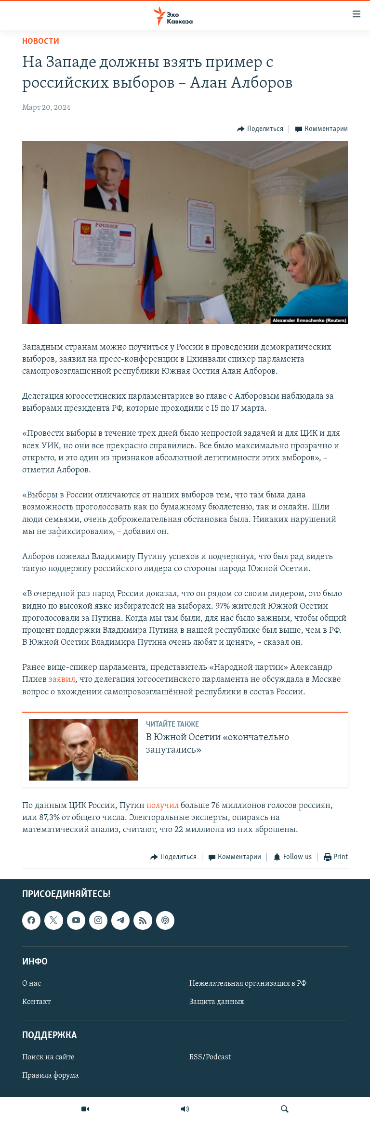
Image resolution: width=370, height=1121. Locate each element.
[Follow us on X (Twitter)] (53, 920)
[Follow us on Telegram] (120, 920)
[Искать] (284, 1109)
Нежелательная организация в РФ (247, 984)
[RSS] (142, 920)
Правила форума (50, 1076)
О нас (31, 984)
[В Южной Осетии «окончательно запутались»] (83, 750)
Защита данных (216, 1002)
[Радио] (185, 1109)
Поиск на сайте (48, 1057)
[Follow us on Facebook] (31, 920)
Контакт (36, 1002)
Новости (40, 42)
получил (162, 806)
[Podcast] (165, 920)
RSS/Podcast (210, 1057)
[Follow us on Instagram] (98, 920)
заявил (62, 680)
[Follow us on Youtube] (76, 920)
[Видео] (85, 1109)
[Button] (260, 129)
